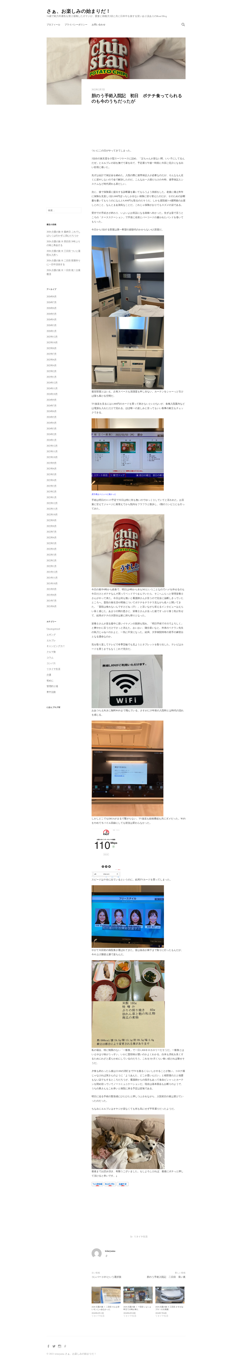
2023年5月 (52, 474)
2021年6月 (52, 606)
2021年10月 (52, 583)
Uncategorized (53, 628)
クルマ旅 (51, 651)
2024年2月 (52, 434)
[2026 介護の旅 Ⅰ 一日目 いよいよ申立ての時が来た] (138, 1295)
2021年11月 (52, 577)
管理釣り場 (52, 686)
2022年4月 (52, 548)
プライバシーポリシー (76, 24)
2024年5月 (52, 416)
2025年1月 (52, 376)
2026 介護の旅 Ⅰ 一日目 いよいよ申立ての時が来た (137, 1308)
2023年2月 (52, 491)
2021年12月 (52, 571)
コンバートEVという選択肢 (106, 1276)
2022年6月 (52, 537)
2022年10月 (52, 514)
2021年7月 (52, 600)
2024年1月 (52, 439)
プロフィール (53, 24)
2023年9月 (52, 462)
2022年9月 (52, 520)
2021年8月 (52, 594)
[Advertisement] (139, 128)
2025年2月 (52, 371)
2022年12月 (52, 503)
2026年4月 (52, 319)
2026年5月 (52, 313)
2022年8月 (52, 526)
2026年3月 (52, 325)
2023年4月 (52, 480)
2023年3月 (52, 485)
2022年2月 (52, 560)
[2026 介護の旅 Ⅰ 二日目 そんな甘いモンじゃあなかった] (106, 1295)
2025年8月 (52, 348)
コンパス (51, 663)
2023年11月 (52, 451)
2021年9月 (52, 589)
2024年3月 (52, 428)
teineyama (110, 1251)
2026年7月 (52, 302)
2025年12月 (52, 336)
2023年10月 (52, 457)
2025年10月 (52, 342)
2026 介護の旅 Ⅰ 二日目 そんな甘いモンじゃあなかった (105, 1308)
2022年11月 (52, 508)
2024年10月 (52, 393)
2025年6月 (52, 359)
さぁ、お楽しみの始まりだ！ (79, 10)
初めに (50, 680)
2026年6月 (52, 307)
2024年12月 (52, 382)
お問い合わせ (98, 24)
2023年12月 (52, 445)
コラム (50, 657)
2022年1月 (52, 566)
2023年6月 (52, 468)
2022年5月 (52, 543)
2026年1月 (52, 330)
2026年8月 (52, 296)
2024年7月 (52, 405)
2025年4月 (52, 365)
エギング (51, 634)
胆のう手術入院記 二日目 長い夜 (166, 1276)
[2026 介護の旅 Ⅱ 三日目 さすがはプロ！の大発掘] (170, 1295)
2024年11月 (52, 388)
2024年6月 (52, 411)
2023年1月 (52, 497)
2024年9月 (52, 399)
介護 (49, 674)
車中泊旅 (51, 691)
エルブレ (51, 640)
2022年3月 (52, 554)
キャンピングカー (56, 645)
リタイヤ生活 (141, 1236)
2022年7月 (52, 531)
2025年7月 (52, 353)
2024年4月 (52, 422)
